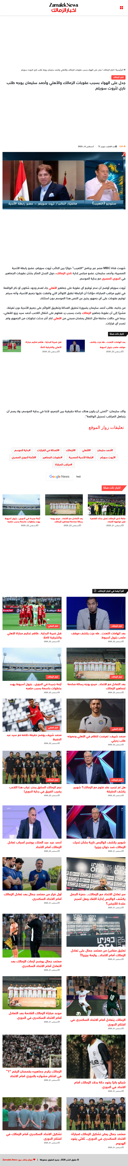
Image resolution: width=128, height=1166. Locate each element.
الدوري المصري (111, 279)
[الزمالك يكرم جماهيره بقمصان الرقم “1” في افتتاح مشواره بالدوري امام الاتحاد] (32, 1051)
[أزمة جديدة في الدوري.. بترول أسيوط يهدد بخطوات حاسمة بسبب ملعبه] (21, 504)
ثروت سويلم (107, 457)
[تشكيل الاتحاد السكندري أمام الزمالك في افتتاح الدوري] (32, 1113)
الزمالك (86, 313)
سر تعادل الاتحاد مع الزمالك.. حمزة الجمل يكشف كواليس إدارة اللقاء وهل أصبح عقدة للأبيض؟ (98, 899)
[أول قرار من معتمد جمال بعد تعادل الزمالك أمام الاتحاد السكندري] (32, 873)
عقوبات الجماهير (52, 457)
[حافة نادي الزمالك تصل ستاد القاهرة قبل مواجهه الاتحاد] (107, 504)
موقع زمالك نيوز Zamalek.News (17, 1160)
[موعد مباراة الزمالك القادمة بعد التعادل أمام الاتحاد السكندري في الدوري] (32, 992)
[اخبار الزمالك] (64, 7)
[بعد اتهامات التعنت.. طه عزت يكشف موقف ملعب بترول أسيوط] (75, 346)
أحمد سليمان (104, 450)
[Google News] (59, 476)
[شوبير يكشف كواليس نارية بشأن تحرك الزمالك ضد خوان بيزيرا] (96, 822)
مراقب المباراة (63, 464)
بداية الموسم (21, 450)
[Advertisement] (64, 42)
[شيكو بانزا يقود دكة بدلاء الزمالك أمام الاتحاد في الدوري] (96, 1057)
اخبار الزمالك (108, 70)
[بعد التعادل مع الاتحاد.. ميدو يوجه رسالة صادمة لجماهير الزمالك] (64, 504)
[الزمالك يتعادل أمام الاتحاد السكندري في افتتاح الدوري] (96, 996)
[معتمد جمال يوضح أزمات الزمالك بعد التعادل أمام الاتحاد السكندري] (32, 936)
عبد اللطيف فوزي (108, 147)
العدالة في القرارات (47, 450)
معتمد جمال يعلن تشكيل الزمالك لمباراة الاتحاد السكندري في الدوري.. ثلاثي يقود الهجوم (98, 1139)
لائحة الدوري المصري (23, 457)
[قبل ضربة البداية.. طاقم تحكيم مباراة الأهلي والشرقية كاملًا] (12, 346)
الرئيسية (120, 70)
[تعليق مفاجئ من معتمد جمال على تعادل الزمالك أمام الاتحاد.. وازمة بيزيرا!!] (96, 930)
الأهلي (53, 288)
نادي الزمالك (64, 273)
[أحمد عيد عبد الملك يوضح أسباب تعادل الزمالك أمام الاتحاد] (32, 822)
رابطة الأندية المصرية (80, 457)
